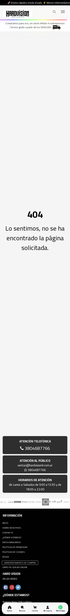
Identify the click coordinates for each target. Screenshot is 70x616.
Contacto (7, 533)
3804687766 (37, 448)
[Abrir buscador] (54, 11)
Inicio (5, 523)
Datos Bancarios (11, 542)
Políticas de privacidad (14, 547)
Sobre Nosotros (11, 528)
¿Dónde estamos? (11, 537)
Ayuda (5, 557)
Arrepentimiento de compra (20, 563)
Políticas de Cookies (13, 552)
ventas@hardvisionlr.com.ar (35, 465)
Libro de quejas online (14, 567)
